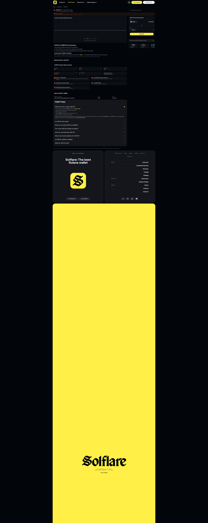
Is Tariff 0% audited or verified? (64, 139)
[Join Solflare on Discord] (137, 198)
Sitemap (136, 153)
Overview (145, 162)
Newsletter (129, 156)
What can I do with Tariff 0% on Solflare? (66, 125)
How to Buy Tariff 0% (80, 117)
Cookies (130, 153)
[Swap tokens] (141, 25)
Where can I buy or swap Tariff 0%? (65, 106)
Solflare (81, 54)
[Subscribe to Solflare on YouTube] (128, 198)
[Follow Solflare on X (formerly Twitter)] (123, 198)
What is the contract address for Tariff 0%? (67, 136)
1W (87, 38)
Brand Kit (142, 153)
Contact (145, 191)
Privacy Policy (118, 153)
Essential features (142, 165)
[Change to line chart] (94, 38)
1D (85, 38)
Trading (146, 172)
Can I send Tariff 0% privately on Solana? (66, 128)
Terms (125, 153)
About (146, 185)
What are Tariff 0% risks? (62, 143)
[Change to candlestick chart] (96, 38)
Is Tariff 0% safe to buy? (62, 121)
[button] (104, 14)
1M (89, 38)
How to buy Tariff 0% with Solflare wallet (138, 40)
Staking (145, 175)
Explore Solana (143, 182)
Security (145, 169)
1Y (91, 38)
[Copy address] (75, 98)
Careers (145, 188)
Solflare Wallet (77, 108)
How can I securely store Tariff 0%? (65, 132)
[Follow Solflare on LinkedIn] (132, 198)
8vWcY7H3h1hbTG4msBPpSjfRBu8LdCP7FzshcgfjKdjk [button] (64, 11)
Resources (145, 178)
